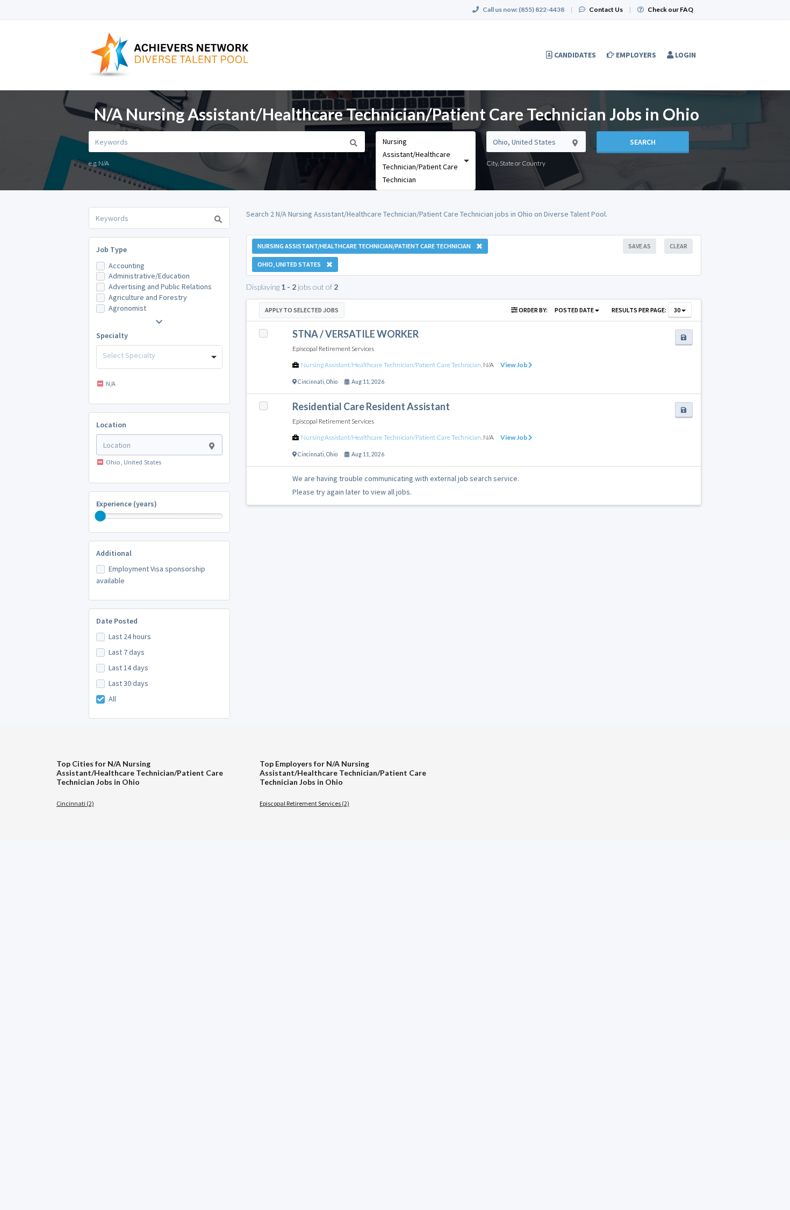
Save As (639, 246)
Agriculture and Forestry (148, 297)
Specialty (112, 335)
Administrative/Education (149, 276)
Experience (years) (126, 504)
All (112, 699)
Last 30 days (128, 683)
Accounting (127, 265)
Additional (114, 553)
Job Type (111, 249)
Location (111, 424)
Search (643, 142)
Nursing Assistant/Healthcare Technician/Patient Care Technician (391, 365)
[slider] (100, 516)
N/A (488, 365)
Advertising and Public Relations (160, 286)
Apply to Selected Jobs (302, 310)
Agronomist (127, 308)
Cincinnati (311, 381)
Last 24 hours (130, 636)
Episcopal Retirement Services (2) (304, 803)
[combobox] (425, 160)
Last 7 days (127, 652)
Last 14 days (128, 667)
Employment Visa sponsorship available (150, 574)
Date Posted (117, 621)
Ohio (331, 381)
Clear (678, 246)
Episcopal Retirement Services (333, 349)
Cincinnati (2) (75, 803)
